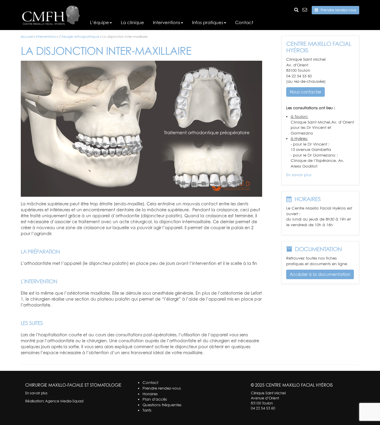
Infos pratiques (207, 22)
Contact (244, 22)
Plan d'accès (154, 399)
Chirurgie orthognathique (79, 36)
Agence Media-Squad (64, 401)
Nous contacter (305, 91)
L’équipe (99, 22)
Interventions (166, 22)
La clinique (132, 22)
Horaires (150, 393)
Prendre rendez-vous (337, 10)
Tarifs (146, 410)
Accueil (27, 36)
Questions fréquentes (161, 404)
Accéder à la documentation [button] (320, 274)
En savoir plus (298, 174)
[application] (141, 129)
